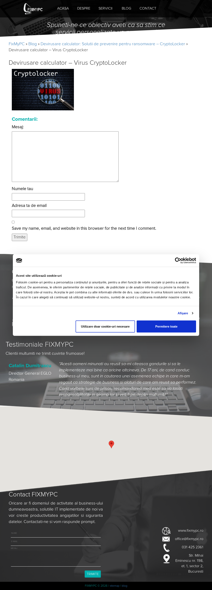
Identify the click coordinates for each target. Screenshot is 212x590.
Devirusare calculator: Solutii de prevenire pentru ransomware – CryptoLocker (113, 44)
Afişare (183, 313)
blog (124, 585)
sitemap (114, 585)
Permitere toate (166, 326)
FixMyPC (17, 44)
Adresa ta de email (29, 206)
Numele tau (22, 189)
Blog (32, 44)
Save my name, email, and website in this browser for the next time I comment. (84, 228)
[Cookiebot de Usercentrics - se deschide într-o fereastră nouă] (178, 260)
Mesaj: (18, 127)
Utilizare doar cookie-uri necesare (105, 326)
